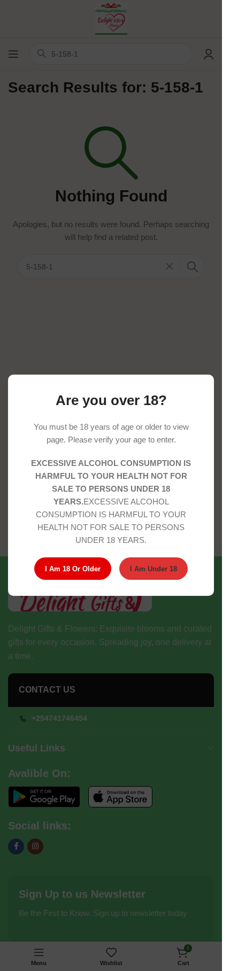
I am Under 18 (153, 569)
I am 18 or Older (73, 569)
